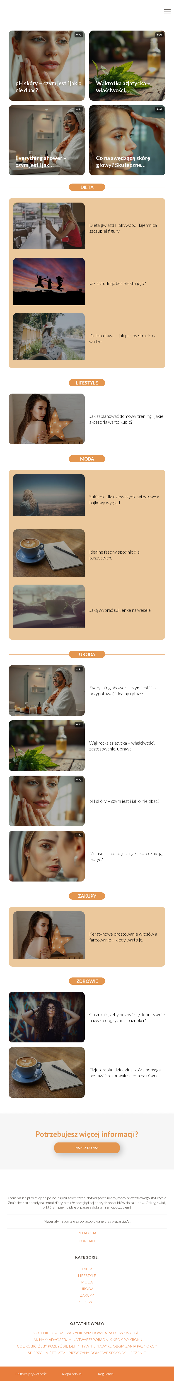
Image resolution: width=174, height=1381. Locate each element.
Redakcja (86, 1233)
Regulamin (106, 1373)
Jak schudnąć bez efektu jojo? (117, 283)
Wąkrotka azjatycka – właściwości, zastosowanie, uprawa (123, 86)
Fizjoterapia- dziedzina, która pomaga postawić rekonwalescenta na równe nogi (125, 1072)
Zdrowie (87, 981)
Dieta (87, 187)
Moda (87, 458)
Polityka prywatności (31, 1373)
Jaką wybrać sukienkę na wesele (120, 610)
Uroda (87, 654)
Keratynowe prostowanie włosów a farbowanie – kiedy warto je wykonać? (123, 937)
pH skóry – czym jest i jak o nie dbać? (48, 86)
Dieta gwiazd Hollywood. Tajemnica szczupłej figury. (123, 228)
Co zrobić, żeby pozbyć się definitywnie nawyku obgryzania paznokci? (127, 1017)
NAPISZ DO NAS (87, 1148)
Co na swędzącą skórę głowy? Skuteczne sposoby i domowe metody (123, 161)
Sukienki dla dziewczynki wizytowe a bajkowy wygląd (124, 499)
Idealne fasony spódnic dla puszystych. (114, 554)
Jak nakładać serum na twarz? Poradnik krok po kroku (87, 1339)
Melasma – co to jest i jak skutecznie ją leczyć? (125, 856)
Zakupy (87, 896)
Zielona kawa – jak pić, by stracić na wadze (122, 338)
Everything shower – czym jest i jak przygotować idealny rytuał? (41, 161)
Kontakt (86, 1241)
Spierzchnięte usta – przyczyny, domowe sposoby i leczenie (87, 1352)
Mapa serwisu (72, 1373)
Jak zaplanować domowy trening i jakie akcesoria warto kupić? (126, 419)
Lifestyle (87, 382)
